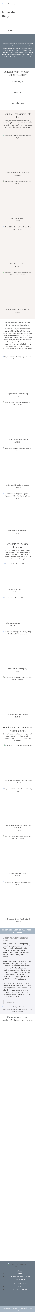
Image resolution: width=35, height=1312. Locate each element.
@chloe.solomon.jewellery (21, 1020)
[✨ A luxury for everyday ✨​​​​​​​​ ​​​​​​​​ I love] (22, 1066)
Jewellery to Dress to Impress (17, 545)
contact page (22, 979)
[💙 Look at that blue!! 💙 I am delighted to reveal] (30, 1087)
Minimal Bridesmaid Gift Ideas (17, 115)
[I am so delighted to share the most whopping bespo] (5, 1141)
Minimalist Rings (9, 14)
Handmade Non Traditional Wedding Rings (17, 729)
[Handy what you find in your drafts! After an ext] (13, 1115)
